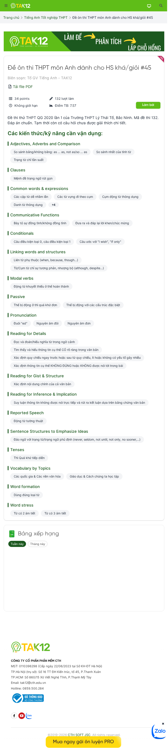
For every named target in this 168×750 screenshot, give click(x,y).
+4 (53, 205)
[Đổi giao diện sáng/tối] (149, 6)
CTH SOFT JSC (79, 735)
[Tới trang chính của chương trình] (11, 533)
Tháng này (37, 544)
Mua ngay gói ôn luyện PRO (83, 742)
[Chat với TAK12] (159, 738)
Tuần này (17, 544)
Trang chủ (11, 18)
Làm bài (148, 105)
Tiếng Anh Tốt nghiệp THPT (46, 18)
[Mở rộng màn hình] (160, 5)
